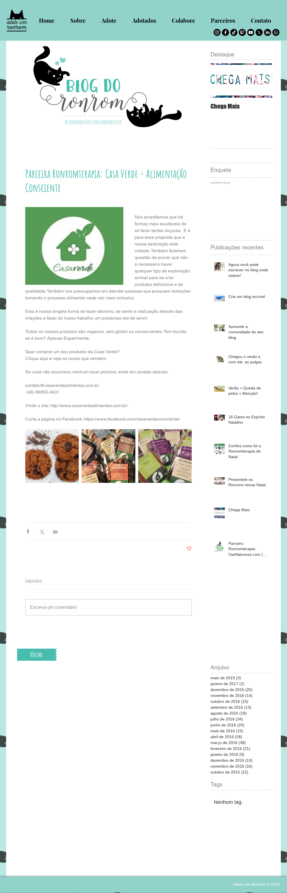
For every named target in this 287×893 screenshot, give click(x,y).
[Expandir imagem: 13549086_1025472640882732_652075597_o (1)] (108, 456)
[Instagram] (217, 32)
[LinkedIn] (267, 32)
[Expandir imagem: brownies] (165, 456)
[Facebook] (225, 32)
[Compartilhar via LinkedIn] (55, 531)
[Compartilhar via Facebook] (28, 531)
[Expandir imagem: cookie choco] (52, 456)
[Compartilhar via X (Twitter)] (41, 531)
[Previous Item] (219, 80)
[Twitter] (259, 32)
